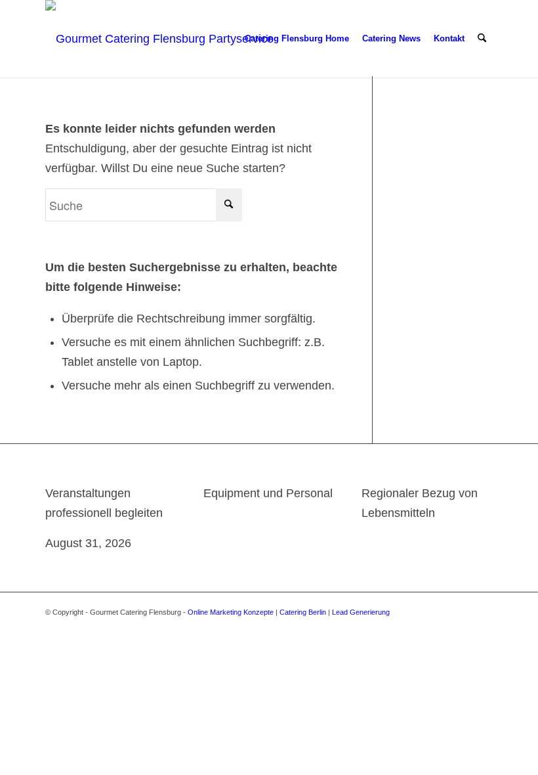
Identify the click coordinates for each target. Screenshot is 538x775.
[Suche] (482, 39)
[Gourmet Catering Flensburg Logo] (161, 39)
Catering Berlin (302, 612)
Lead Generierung (361, 612)
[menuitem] (297, 39)
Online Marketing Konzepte (231, 612)
